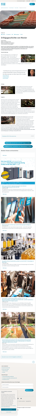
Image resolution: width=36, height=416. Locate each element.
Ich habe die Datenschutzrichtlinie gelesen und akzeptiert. (18, 72)
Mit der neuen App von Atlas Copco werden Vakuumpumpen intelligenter (16, 224)
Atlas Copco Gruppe (5, 369)
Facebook (8, 34)
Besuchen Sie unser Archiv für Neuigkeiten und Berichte (11, 356)
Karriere (3, 372)
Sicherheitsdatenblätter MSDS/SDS (8, 376)
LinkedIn (3, 34)
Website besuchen (29, 390)
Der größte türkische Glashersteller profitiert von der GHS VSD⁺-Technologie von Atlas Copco (18, 261)
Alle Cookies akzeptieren (8, 409)
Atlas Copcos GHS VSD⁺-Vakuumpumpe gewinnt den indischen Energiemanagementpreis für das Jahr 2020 (14, 186)
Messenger (17, 34)
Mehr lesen (5, 194)
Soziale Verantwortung (6, 367)
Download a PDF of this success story (9, 136)
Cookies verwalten (21, 401)
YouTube (21, 398)
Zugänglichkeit (28, 401)
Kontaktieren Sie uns (5, 379)
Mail (21, 34)
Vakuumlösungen (5, 370)
